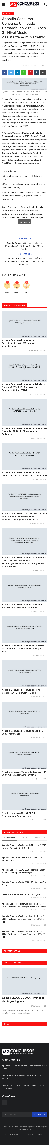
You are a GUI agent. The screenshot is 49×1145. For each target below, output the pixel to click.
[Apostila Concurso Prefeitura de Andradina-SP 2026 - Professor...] (24, 981)
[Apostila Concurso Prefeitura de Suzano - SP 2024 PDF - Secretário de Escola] (24, 588)
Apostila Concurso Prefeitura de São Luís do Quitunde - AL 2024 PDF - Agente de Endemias (24, 431)
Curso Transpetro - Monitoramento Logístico (22, 894)
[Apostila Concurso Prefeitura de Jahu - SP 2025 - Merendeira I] (24, 715)
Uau (25, 293)
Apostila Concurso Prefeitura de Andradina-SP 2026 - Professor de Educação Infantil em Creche (24, 905)
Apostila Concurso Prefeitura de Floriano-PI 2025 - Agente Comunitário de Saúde (24, 846)
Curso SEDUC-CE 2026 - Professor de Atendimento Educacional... (23, 1086)
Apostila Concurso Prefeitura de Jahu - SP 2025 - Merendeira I (23, 732)
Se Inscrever (39, 1114)
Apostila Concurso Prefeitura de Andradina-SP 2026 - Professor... (22, 999)
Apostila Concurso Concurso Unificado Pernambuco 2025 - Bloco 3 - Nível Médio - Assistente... (24, 261)
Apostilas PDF (8, 13)
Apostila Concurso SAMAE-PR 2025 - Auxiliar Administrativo (22, 858)
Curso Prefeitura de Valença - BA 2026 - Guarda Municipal (21, 1076)
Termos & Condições (34, 1134)
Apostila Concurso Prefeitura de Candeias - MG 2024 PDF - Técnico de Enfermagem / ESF (24, 648)
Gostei (6, 293)
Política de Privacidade (14, 1134)
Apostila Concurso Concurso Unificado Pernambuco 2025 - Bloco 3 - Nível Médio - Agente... (24, 246)
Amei (16, 293)
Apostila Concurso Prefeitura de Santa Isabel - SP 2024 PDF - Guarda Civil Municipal (24, 474)
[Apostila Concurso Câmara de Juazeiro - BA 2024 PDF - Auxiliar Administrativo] (24, 756)
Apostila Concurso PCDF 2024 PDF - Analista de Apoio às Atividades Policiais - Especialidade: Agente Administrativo (24, 516)
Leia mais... (24, 222)
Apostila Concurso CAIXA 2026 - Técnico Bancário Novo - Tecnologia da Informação (24, 871)
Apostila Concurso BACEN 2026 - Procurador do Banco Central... (24, 1067)
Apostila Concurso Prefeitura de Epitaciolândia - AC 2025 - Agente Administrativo (18, 343)
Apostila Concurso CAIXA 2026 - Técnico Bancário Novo (24, 883)
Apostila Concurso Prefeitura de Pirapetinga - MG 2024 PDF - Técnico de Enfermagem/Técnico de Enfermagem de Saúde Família (24, 562)
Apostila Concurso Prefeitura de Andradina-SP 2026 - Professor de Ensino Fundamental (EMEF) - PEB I (24, 919)
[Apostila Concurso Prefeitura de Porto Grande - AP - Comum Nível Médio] (24, 673)
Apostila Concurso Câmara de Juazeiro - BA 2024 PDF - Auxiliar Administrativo (24, 773)
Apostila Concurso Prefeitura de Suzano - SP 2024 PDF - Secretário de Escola (23, 606)
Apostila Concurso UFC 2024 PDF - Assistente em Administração (19, 814)
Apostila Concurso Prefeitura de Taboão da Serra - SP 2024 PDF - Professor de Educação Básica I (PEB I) (23, 387)
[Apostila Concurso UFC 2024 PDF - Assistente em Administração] (24, 797)
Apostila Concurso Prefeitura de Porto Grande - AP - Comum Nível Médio (21, 691)
